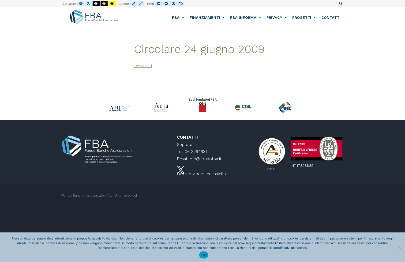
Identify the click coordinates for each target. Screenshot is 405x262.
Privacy (274, 17)
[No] (399, 247)
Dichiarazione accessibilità (202, 173)
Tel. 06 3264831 (192, 151)
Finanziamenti (205, 17)
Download (143, 66)
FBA (176, 17)
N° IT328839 (302, 165)
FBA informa (243, 17)
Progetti (301, 17)
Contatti (331, 17)
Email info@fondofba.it (199, 158)
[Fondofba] (93, 17)
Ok (204, 255)
